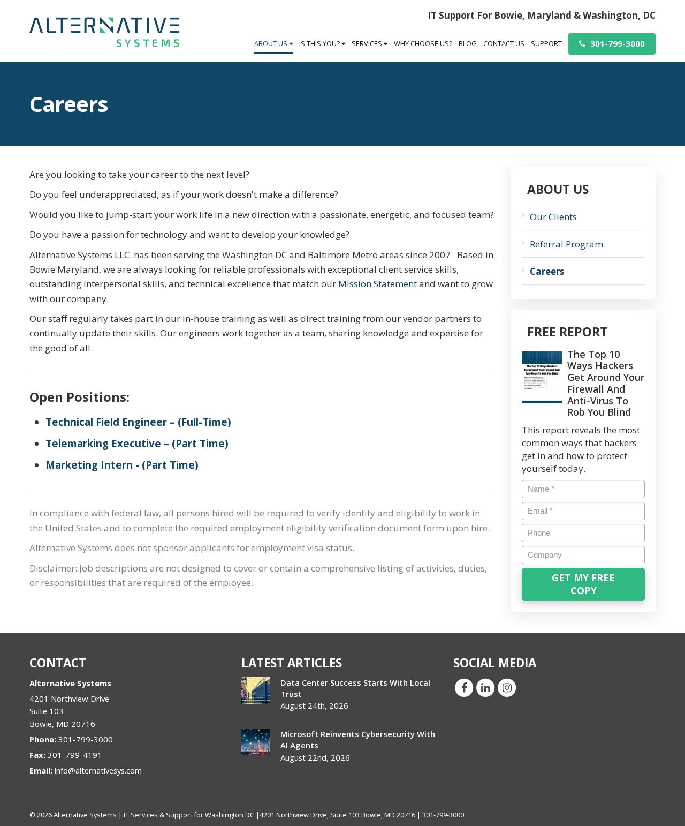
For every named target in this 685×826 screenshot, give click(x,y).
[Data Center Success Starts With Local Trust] (255, 690)
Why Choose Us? (423, 43)
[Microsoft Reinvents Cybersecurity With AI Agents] (255, 742)
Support (546, 43)
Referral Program (566, 244)
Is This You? (320, 43)
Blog (468, 43)
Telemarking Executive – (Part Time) (137, 443)
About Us (271, 43)
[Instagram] (506, 687)
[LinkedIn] (485, 687)
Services (368, 43)
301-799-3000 (616, 43)
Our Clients (553, 217)
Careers (547, 271)
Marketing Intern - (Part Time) (122, 464)
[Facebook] (464, 687)
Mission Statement (377, 283)
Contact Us (503, 43)
